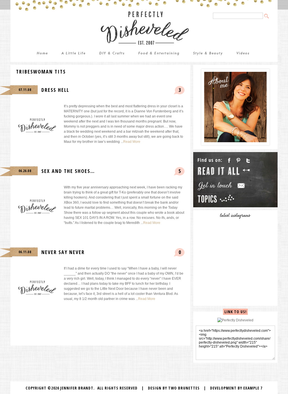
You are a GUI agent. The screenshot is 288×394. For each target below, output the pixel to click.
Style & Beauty (208, 53)
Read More (131, 142)
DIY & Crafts (112, 53)
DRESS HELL (55, 89)
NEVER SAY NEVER (63, 252)
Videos (243, 53)
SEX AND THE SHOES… (68, 171)
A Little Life (74, 53)
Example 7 (252, 388)
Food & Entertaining (159, 53)
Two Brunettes (184, 388)
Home (42, 53)
